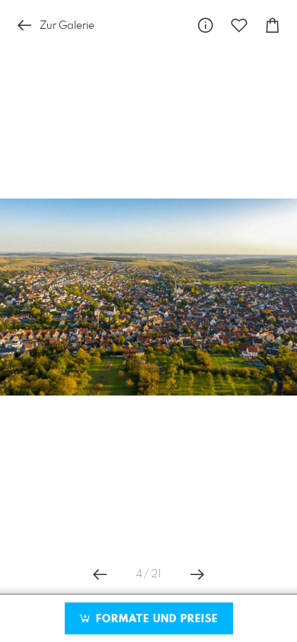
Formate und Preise (155, 619)
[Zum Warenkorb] (272, 25)
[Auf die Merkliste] (239, 25)
